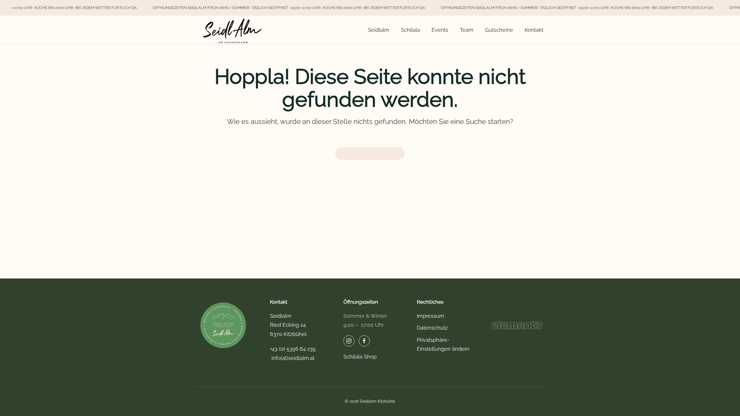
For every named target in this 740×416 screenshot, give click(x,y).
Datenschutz (432, 328)
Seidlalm (378, 30)
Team (466, 30)
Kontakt (534, 30)
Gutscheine (499, 30)
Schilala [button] (410, 30)
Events (440, 30)
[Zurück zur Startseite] (233, 30)
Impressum (430, 316)
